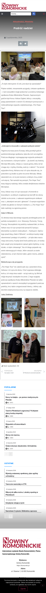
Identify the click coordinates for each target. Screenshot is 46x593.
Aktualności (18, 22)
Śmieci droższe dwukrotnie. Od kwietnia (21, 446)
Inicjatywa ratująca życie (15, 503)
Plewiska (29, 22)
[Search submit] (33, 13)
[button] (20, 43)
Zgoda (23, 588)
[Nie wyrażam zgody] (42, 585)
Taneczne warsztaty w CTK (16, 484)
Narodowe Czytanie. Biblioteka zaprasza (21, 511)
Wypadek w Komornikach (16, 424)
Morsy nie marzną (12, 435)
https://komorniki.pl (23, 565)
